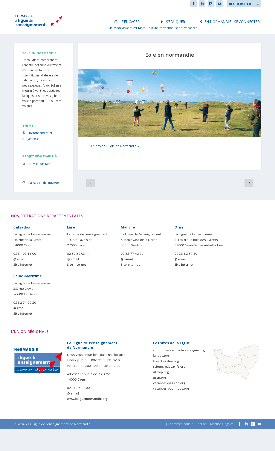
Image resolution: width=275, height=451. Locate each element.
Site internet (22, 264)
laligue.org (161, 355)
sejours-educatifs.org (169, 366)
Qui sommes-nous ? (178, 424)
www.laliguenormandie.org (87, 399)
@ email (19, 259)
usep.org (159, 377)
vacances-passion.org (169, 383)
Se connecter (247, 21)
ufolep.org (161, 372)
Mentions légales (222, 424)
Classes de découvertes (44, 182)
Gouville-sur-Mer (39, 164)
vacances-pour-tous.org (171, 388)
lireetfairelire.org (166, 361)
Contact (201, 424)
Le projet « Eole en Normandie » (115, 146)
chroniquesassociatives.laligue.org (179, 350)
